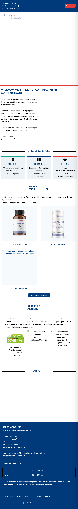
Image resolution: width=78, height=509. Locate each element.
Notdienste (65, 164)
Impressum (6, 503)
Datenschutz (17, 503)
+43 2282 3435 (10, 3)
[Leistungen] (39, 159)
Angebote (13, 164)
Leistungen (39, 164)
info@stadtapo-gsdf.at (10, 6)
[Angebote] (13, 159)
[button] (6, 343)
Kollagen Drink (58, 245)
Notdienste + (70, 6)
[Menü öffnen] (73, 15)
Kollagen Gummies (20, 288)
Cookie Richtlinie (30, 503)
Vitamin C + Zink (19, 245)
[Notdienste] (65, 159)
